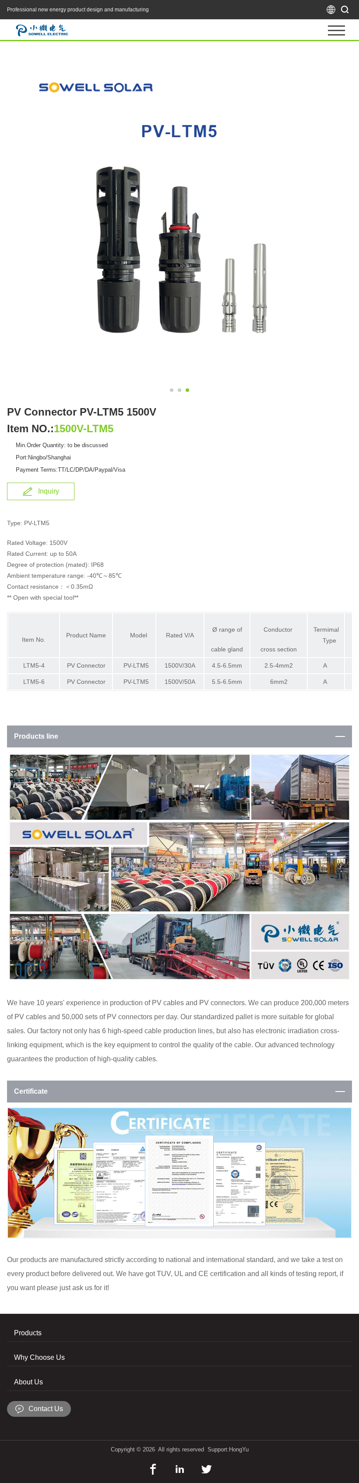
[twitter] (206, 1469)
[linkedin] (179, 1469)
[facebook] (153, 1469)
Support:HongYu (228, 1449)
